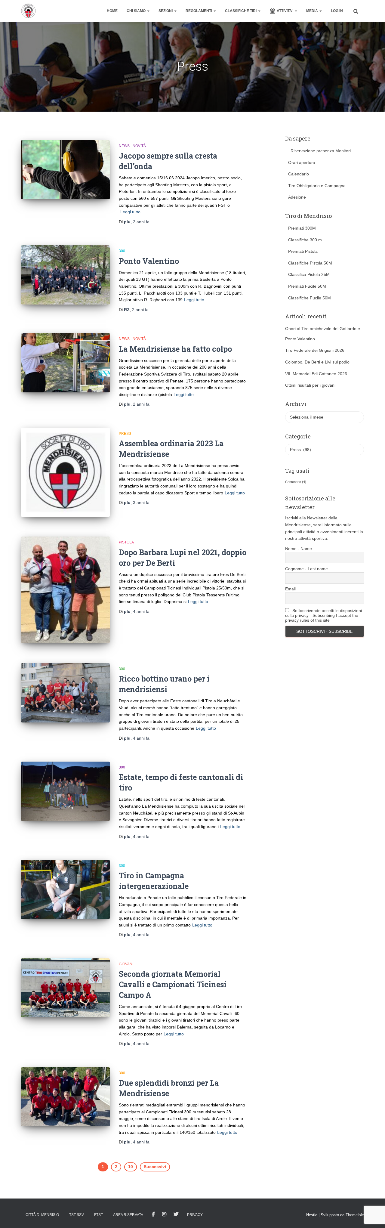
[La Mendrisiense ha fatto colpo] (65, 362)
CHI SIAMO (136, 11)
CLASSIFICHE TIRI (241, 11)
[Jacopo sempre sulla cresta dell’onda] (65, 170)
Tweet (176, 1214)
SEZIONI (166, 11)
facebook (153, 1214)
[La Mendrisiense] (28, 10)
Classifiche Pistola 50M (310, 263)
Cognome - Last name (306, 568)
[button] (147, 11)
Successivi (155, 1166)
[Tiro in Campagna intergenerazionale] (65, 889)
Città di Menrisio (42, 1215)
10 (130, 1166)
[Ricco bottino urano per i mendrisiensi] (65, 692)
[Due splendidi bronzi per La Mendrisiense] (65, 1097)
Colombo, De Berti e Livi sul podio (317, 362)
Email (290, 588)
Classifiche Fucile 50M (309, 297)
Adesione (297, 197)
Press (125, 434)
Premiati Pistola (303, 251)
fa (141, 221)
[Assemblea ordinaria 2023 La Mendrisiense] (65, 472)
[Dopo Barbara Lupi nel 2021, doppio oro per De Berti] (65, 590)
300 (122, 251)
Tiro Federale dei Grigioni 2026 (314, 350)
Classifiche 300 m (305, 239)
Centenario (295, 482)
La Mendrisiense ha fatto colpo (175, 349)
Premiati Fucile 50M (307, 286)
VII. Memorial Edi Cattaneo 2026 (316, 373)
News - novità (132, 146)
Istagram (164, 1214)
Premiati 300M (302, 228)
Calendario (298, 174)
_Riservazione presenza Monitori (319, 150)
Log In (337, 11)
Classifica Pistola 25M (309, 274)
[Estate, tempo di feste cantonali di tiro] (65, 791)
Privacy (195, 1215)
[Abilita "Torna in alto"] (373, 1215)
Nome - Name (298, 548)
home (112, 11)
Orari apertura (301, 162)
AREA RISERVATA (128, 1215)
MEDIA (312, 11)
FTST (98, 1215)
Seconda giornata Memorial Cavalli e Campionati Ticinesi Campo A (172, 984)
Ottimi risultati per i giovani (310, 385)
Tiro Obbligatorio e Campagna (317, 185)
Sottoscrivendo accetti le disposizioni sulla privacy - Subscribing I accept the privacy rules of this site (323, 615)
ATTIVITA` (285, 11)
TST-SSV (76, 1215)
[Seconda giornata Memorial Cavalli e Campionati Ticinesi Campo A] (65, 988)
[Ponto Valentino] (65, 275)
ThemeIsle (355, 1215)
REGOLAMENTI (199, 11)
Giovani (126, 964)
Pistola (126, 542)
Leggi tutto (130, 211)
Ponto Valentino (149, 261)
